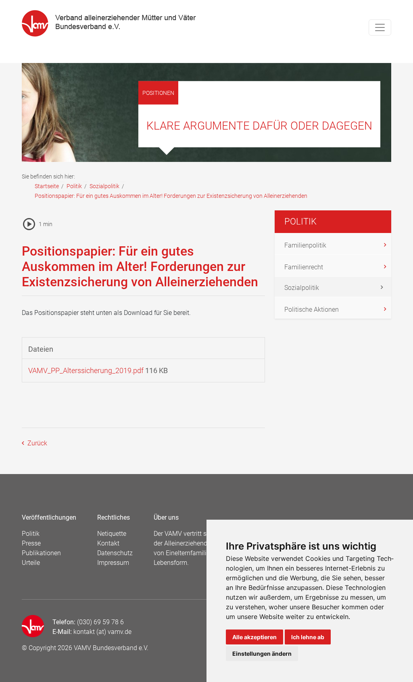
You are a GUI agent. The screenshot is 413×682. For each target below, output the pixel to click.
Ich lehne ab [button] (307, 637)
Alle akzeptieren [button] (254, 637)
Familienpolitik (305, 245)
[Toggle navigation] (380, 27)
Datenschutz (115, 553)
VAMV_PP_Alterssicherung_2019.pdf (86, 370)
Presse (31, 543)
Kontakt (108, 543)
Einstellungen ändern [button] (262, 653)
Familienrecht (303, 267)
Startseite (47, 186)
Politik (74, 186)
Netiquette (111, 533)
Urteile (31, 563)
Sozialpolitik (104, 186)
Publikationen (41, 553)
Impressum (113, 563)
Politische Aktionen (311, 309)
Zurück (36, 443)
